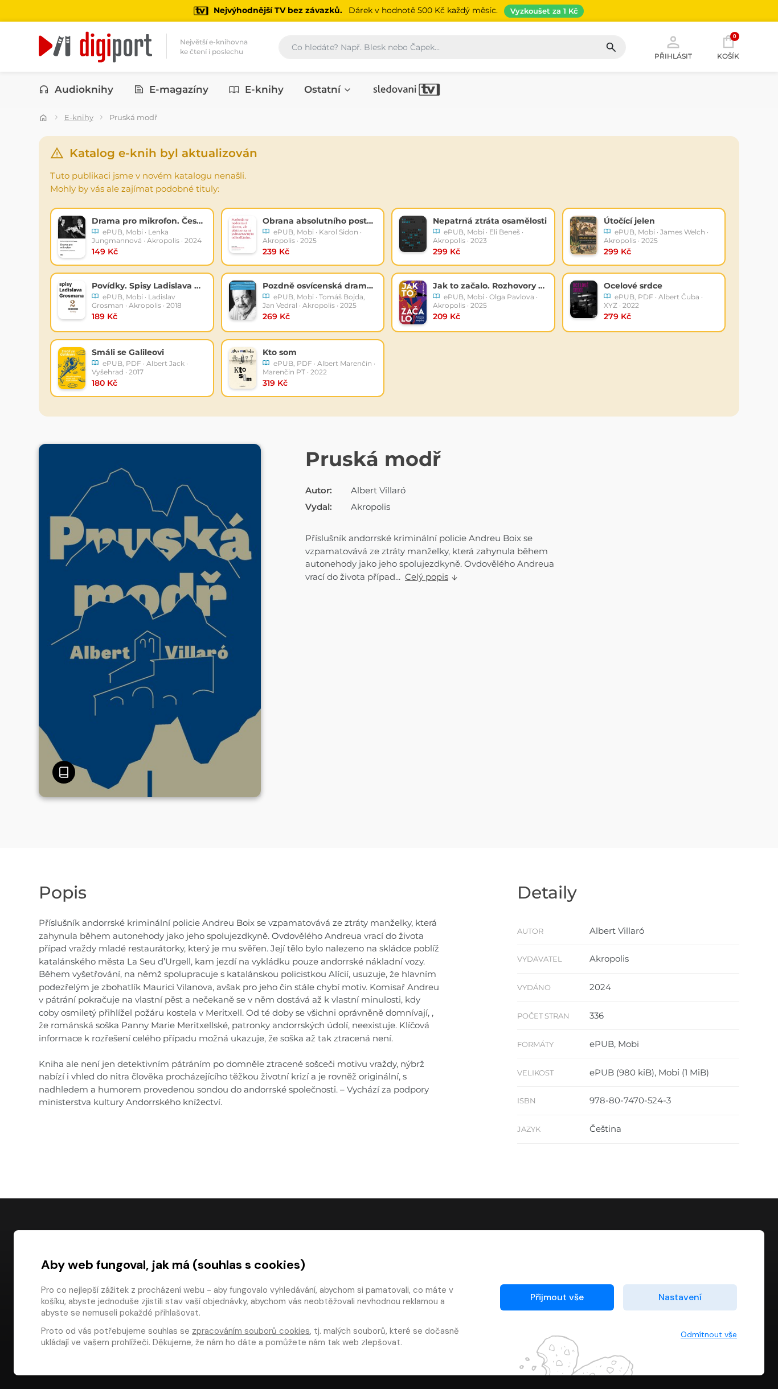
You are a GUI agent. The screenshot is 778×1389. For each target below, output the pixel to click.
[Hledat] (615, 47)
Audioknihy (84, 89)
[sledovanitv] (406, 89)
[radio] (132, 237)
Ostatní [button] (322, 89)
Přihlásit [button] (673, 56)
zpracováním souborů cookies (251, 1331)
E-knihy (264, 89)
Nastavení (680, 1297)
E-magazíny (178, 89)
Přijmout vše (557, 1297)
